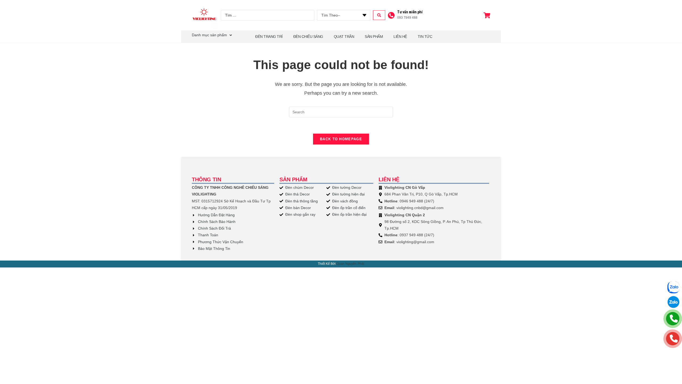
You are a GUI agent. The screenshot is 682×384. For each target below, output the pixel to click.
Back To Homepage (341, 139)
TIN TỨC (425, 36)
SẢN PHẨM (374, 36)
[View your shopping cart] (488, 15)
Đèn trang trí (269, 36)
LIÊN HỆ (400, 36)
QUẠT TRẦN (344, 36)
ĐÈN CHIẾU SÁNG (308, 36)
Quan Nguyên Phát (350, 264)
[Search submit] (379, 15)
